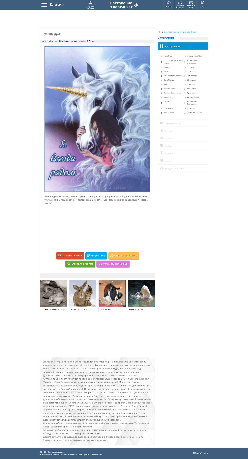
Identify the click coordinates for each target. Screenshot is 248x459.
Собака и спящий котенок (53, 309)
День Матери (169, 80)
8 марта (167, 67)
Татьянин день (193, 76)
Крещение (191, 93)
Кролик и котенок (79, 309)
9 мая (166, 84)
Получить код (98, 256)
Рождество (191, 89)
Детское (169, 153)
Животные (64, 41)
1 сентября (191, 72)
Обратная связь (191, 7)
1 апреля (190, 67)
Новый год (168, 56)
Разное (169, 138)
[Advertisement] (124, 18)
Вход (202, 7)
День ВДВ (190, 84)
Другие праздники (194, 113)
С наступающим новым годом (173, 62)
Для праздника (173, 46)
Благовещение (169, 89)
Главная (169, 7)
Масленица (168, 97)
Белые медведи (136, 309)
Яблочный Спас (170, 108)
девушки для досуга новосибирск (180, 32)
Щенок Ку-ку (105, 309)
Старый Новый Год (194, 56)
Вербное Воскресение (172, 93)
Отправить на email (72, 256)
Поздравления (173, 123)
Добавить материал (180, 7)
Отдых (168, 131)
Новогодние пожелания (192, 62)
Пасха (166, 101)
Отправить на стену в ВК (115, 264)
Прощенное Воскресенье (192, 103)
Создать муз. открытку (125, 256)
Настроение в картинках (50, 455)
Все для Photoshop (175, 168)
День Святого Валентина (173, 76)
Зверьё (168, 161)
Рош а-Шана (169, 113)
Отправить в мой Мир (82, 264)
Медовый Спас (193, 97)
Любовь (169, 146)
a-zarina (49, 41)
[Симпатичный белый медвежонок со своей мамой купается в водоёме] (141, 293)
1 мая (166, 72)
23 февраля (191, 80)
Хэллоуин (191, 108)
